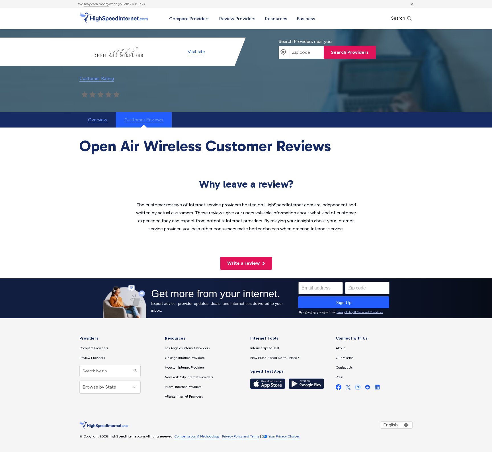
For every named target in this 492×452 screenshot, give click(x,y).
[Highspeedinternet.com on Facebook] (338, 388)
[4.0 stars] (108, 94)
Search (398, 18)
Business (306, 18)
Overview (97, 119)
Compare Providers (189, 18)
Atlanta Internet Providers (184, 396)
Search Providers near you (305, 41)
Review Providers (237, 18)
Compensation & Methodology (197, 436)
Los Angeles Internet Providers (187, 348)
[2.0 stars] (93, 94)
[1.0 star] (85, 94)
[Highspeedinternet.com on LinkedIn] (377, 388)
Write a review (244, 263)
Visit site (196, 51)
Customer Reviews (143, 119)
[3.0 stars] (100, 94)
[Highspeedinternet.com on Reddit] (367, 388)
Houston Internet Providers (184, 367)
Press (339, 377)
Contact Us (344, 367)
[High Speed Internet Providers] (113, 18)
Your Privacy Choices (284, 436)
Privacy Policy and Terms (240, 436)
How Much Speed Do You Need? (274, 358)
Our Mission (345, 358)
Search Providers (350, 52)
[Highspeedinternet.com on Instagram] (358, 388)
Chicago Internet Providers (184, 358)
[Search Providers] (134, 371)
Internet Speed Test (264, 348)
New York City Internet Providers (189, 377)
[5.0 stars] (116, 94)
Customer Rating (96, 78)
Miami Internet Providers (183, 387)
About (340, 348)
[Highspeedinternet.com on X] (348, 388)
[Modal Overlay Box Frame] (246, 298)
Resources (276, 18)
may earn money (96, 4)
